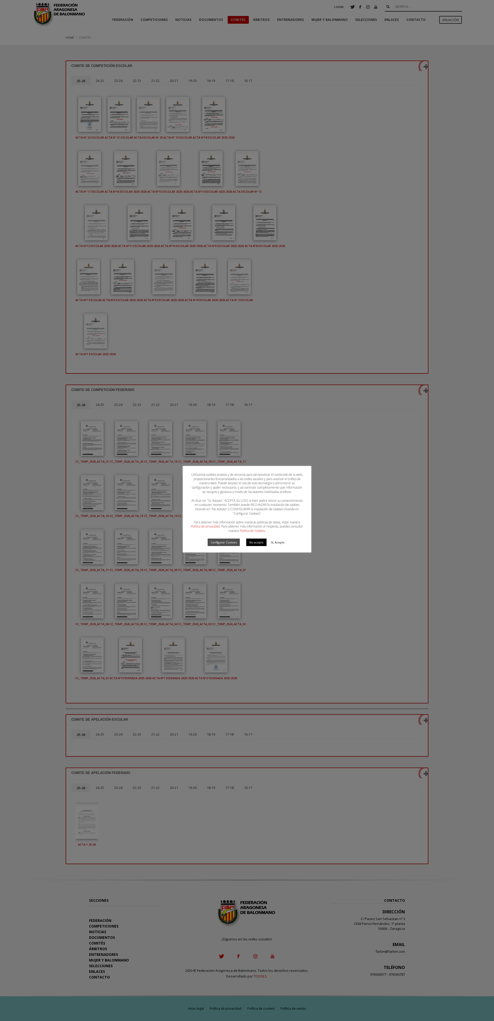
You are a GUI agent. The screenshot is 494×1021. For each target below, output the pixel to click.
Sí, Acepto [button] (278, 542)
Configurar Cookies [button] (224, 542)
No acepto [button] (256, 542)
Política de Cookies (252, 531)
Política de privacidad (205, 526)
